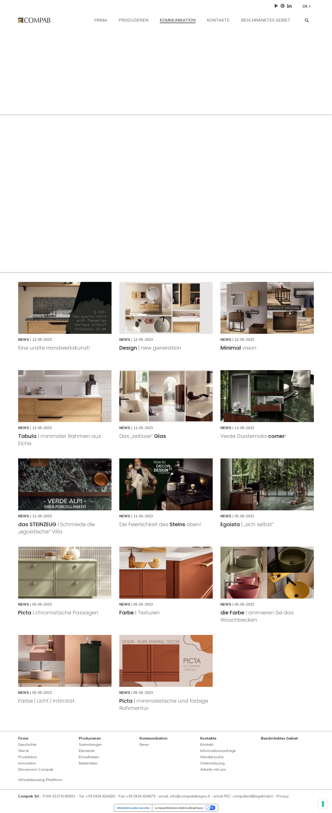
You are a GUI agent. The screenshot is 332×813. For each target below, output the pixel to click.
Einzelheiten (89, 757)
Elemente (87, 750)
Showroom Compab (35, 769)
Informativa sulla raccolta (133, 807)
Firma (100, 20)
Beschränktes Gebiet (265, 20)
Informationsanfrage (127, 78)
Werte (23, 750)
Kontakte (218, 20)
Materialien (88, 763)
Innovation (27, 763)
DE (306, 6)
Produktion (27, 757)
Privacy (282, 796)
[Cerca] (307, 20)
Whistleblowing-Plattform (40, 779)
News (144, 744)
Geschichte (27, 744)
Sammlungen (90, 744)
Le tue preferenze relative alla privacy (179, 807)
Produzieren (133, 20)
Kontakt (25, 42)
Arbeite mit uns (250, 78)
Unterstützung (209, 78)
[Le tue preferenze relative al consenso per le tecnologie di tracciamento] (323, 804)
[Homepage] (52, 20)
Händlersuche (171, 78)
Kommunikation (178, 20)
